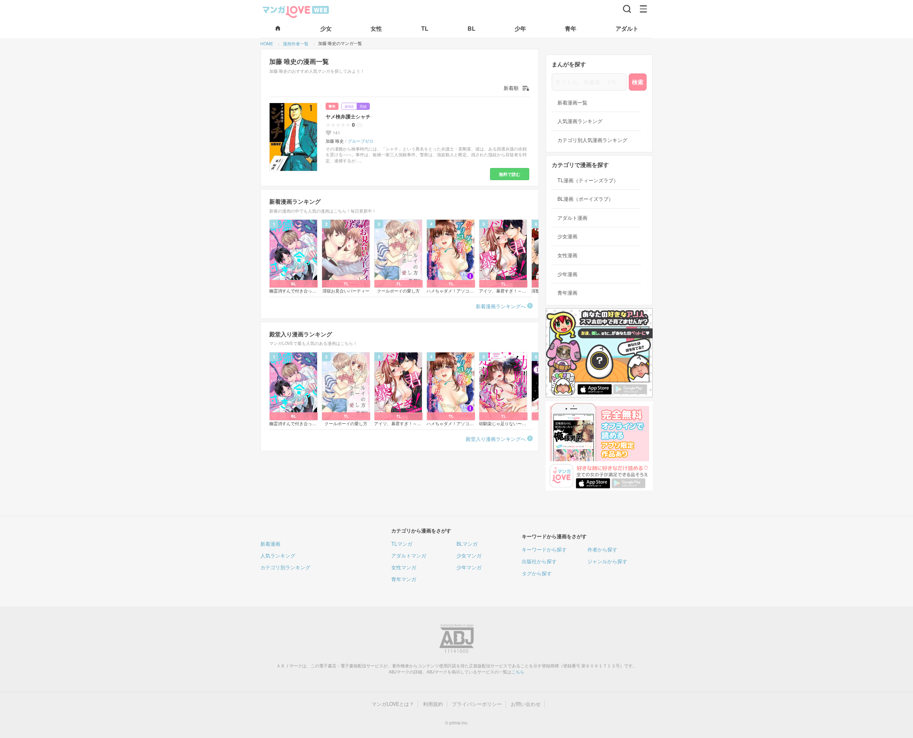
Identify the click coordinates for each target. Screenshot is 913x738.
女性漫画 (567, 255)
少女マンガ (468, 555)
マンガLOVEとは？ (393, 704)
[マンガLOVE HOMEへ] (278, 28)
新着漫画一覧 (572, 102)
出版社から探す (539, 561)
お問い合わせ (526, 704)
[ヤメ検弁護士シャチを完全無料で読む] (294, 137)
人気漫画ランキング (579, 121)
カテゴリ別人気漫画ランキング (592, 140)
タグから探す (537, 573)
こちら (517, 671)
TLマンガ (401, 543)
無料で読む (509, 174)
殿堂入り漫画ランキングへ (496, 438)
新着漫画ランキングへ (501, 306)
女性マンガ (403, 567)
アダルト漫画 (572, 217)
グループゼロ (360, 141)
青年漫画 (567, 292)
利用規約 (433, 704)
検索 (637, 82)
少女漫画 (567, 236)
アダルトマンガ (408, 555)
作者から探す (602, 549)
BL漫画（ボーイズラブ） (585, 198)
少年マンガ (468, 567)
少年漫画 (567, 274)
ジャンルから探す (607, 561)
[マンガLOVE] (296, 11)
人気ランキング (277, 555)
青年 (332, 106)
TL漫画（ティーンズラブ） (587, 180)
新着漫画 (270, 543)
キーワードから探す (544, 549)
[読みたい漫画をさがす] (627, 9)
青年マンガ (403, 578)
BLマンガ (467, 543)
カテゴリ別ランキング (285, 567)
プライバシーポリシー (477, 704)
